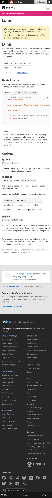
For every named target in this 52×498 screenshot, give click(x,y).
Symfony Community (35, 339)
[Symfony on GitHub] (4, 478)
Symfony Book (7, 382)
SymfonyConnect (33, 343)
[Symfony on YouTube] (44, 478)
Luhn (6, 44)
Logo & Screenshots (10, 357)
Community (32, 336)
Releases (30, 411)
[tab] (8, 92)
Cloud (29, 393)
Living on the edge (34, 407)
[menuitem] (13, 339)
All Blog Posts (32, 382)
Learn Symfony (8, 371)
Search (26, 495)
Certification (7, 404)
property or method (23, 63)
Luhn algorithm (20, 51)
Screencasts (7, 410)
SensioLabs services (35, 436)
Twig (29, 422)
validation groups (23, 171)
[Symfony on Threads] (11, 483)
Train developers (33, 439)
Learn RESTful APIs (9, 428)
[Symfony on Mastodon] (24, 478)
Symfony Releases (9, 350)
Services (30, 432)
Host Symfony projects (36, 453)
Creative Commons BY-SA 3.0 (13, 252)
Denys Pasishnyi (25, 274)
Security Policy (8, 354)
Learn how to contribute (12, 306)
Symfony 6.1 (9, 31)
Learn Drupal (7, 425)
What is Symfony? (9, 336)
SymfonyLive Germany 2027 (13, 13)
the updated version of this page (22, 35)
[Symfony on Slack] (11, 478)
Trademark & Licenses (11, 361)
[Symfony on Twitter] (17, 478)
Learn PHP (6, 418)
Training (5, 396)
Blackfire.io (18, 2)
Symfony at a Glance (10, 343)
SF (3, 2)
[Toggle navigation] (47, 8)
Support (30, 372)
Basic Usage (10, 80)
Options (7, 153)
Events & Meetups (34, 346)
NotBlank (7, 145)
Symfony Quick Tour (10, 375)
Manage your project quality (38, 443)
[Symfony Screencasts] (17, 483)
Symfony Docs (7, 378)
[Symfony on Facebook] (38, 478)
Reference (6, 386)
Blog (29, 378)
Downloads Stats (33, 368)
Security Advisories (34, 415)
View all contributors (10, 286)
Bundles (5, 389)
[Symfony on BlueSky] (4, 483)
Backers (30, 361)
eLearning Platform (10, 400)
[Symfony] (22, 7)
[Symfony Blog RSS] (24, 483)
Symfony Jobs (32, 357)
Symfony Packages (9, 346)
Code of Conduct (33, 365)
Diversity (30, 404)
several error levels (37, 239)
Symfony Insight (33, 418)
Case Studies (32, 389)
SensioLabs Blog (33, 425)
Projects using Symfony (36, 350)
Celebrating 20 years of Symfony (22, 322)
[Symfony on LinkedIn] (31, 478)
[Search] (49, 2)
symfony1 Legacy (9, 365)
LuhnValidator (22, 72)
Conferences (32, 400)
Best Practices (7, 393)
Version (48, 495)
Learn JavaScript (8, 421)
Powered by (32, 458)
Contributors (32, 354)
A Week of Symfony (34, 386)
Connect (42, 2)
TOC (5, 495)
